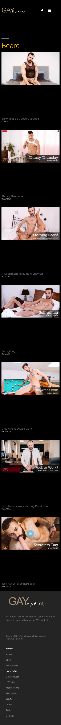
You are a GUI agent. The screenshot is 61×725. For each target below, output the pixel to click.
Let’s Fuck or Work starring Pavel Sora (24, 506)
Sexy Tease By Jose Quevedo (20, 118)
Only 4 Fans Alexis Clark (16, 428)
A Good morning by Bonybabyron (22, 273)
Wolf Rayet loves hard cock (18, 583)
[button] (41, 9)
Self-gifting (8, 351)
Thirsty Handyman (12, 196)
